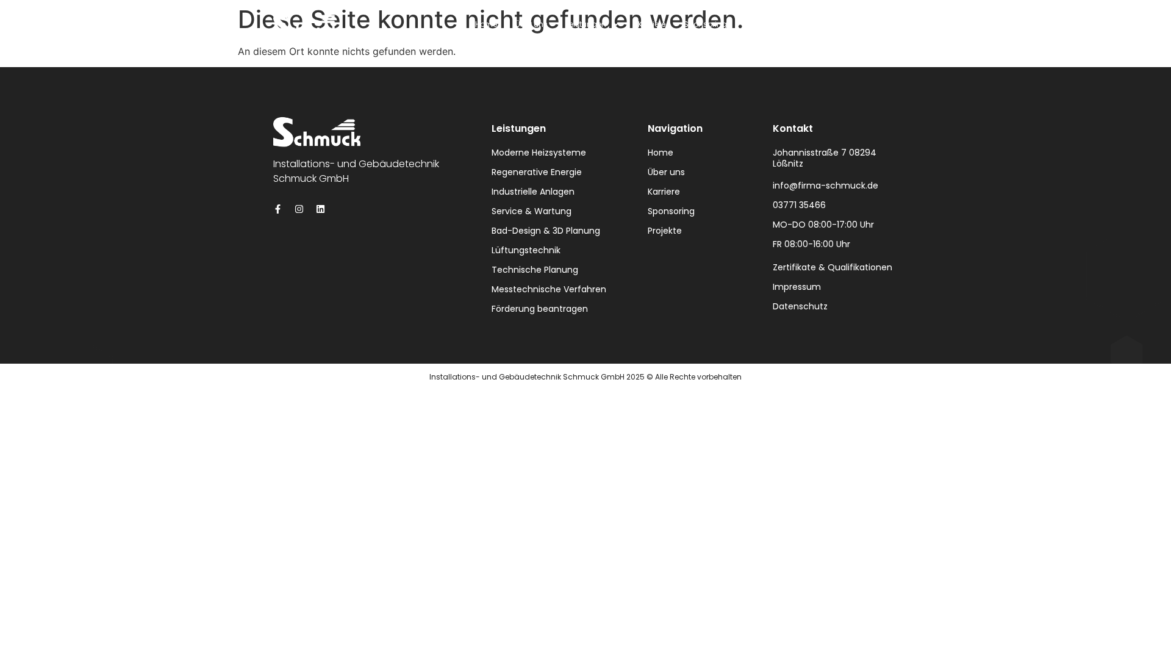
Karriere (651, 24)
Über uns (531, 24)
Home (486, 24)
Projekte (759, 24)
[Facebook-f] (277, 209)
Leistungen (586, 24)
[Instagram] (299, 209)
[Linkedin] (320, 209)
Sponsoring (705, 24)
